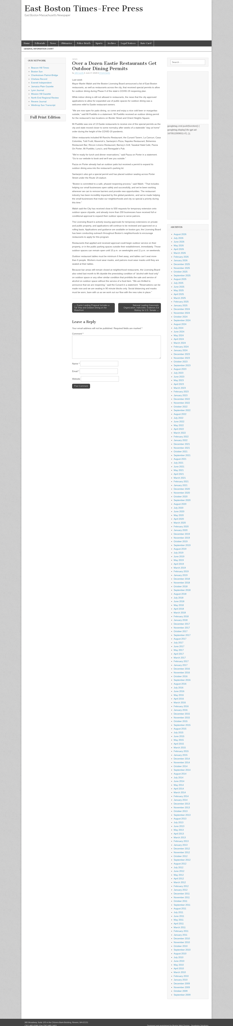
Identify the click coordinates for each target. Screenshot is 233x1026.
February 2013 (181, 841)
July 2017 (178, 642)
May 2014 (179, 785)
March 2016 (180, 702)
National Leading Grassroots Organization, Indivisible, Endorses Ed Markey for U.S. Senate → (141, 307)
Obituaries (66, 43)
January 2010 (181, 979)
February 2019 (181, 571)
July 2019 (178, 552)
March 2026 (180, 253)
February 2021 (181, 481)
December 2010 (182, 938)
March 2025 (180, 298)
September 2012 (182, 860)
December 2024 (182, 309)
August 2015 (180, 728)
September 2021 (182, 455)
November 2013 (182, 807)
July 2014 (178, 777)
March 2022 (180, 432)
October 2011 (180, 901)
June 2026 (179, 241)
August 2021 (180, 459)
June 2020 (179, 511)
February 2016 (181, 706)
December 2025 (182, 264)
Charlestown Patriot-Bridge (44, 75)
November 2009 (182, 987)
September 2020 (182, 500)
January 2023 (181, 395)
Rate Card (146, 43)
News (53, 43)
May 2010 (179, 965)
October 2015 (181, 721)
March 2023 (180, 388)
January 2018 (181, 620)
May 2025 (179, 290)
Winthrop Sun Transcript (43, 105)
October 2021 (181, 451)
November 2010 (182, 942)
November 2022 (182, 403)
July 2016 (178, 687)
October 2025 (181, 271)
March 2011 (180, 927)
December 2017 (182, 624)
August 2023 (180, 369)
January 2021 (181, 485)
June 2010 (179, 961)
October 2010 (181, 946)
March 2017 (180, 657)
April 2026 (179, 249)
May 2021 (179, 470)
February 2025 (181, 301)
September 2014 (182, 770)
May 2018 (179, 605)
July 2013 (178, 822)
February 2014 (181, 796)
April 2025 (179, 294)
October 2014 (181, 766)
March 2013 (180, 837)
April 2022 (179, 429)
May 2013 (179, 830)
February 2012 (181, 886)
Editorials (40, 43)
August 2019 (180, 549)
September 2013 (182, 815)
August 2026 (180, 234)
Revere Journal (38, 101)
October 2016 (181, 676)
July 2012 (178, 867)
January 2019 (181, 575)
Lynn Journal (37, 90)
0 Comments (104, 73)
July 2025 (178, 283)
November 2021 (182, 448)
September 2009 (182, 994)
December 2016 (182, 668)
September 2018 (182, 590)
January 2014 (181, 800)
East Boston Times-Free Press (84, 8)
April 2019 (179, 564)
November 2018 (182, 582)
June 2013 (179, 826)
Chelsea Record (39, 79)
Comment (77, 333)
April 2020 (179, 519)
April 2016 (179, 698)
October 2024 (181, 316)
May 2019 (179, 560)
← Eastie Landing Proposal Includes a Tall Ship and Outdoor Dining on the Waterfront (91, 307)
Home (27, 43)
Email (75, 371)
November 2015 (182, 717)
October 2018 (181, 586)
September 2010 (182, 949)
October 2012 (181, 856)
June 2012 (179, 871)
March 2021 (180, 478)
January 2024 (181, 350)
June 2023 (179, 376)
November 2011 (182, 897)
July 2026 (178, 238)
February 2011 (181, 931)
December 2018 (182, 579)
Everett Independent (41, 82)
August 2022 (180, 414)
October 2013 (181, 811)
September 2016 (182, 680)
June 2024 (179, 331)
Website (76, 379)
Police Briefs (84, 43)
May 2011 (179, 919)
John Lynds (79, 73)
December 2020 (182, 489)
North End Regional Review (45, 97)
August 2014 (180, 773)
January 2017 (181, 665)
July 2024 (178, 328)
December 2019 (182, 534)
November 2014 (182, 762)
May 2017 (179, 650)
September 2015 (182, 725)
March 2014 (180, 792)
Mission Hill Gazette (41, 94)
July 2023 (178, 373)
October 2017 (181, 631)
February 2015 (181, 751)
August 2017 (180, 638)
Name (76, 363)
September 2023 (182, 365)
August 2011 (180, 908)
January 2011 (180, 935)
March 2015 (180, 747)
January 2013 (181, 845)
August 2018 (180, 594)
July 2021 (178, 462)
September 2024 (182, 320)
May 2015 (179, 740)
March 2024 (180, 343)
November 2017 (182, 627)
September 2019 (182, 545)
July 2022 (178, 418)
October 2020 (181, 496)
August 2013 (180, 818)
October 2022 (181, 406)
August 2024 (180, 324)
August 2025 (180, 279)
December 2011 (182, 893)
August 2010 (180, 953)
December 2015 (182, 713)
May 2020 (179, 515)
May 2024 (179, 335)
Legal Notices (128, 43)
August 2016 (180, 684)
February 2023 (181, 391)
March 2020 (180, 522)
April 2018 (179, 609)
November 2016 (182, 672)
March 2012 (180, 882)
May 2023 (179, 380)
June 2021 (179, 466)
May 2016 (179, 695)
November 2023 (182, 358)
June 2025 (179, 286)
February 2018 (181, 616)
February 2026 (181, 256)
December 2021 (182, 444)
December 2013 (182, 803)
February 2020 (181, 526)
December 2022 (182, 399)
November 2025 (182, 268)
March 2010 (180, 972)
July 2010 (178, 957)
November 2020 (182, 492)
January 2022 (181, 440)
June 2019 (179, 556)
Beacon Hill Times (40, 67)
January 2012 (181, 890)
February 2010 (181, 976)
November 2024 (182, 313)
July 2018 (178, 597)
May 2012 (179, 875)
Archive (111, 43)
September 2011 (182, 905)
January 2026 (181, 260)
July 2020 (178, 507)
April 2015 (179, 743)
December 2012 (182, 848)
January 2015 (181, 755)
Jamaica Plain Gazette (42, 86)
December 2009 (182, 983)
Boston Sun (37, 71)
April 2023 (179, 384)
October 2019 (181, 541)
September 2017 (182, 635)
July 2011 (178, 912)
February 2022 (181, 436)
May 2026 (179, 245)
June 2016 (179, 691)
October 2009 (181, 991)
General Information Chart (39, 49)
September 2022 (182, 410)
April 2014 (179, 788)
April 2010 (179, 968)
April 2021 (179, 474)
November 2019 (182, 537)
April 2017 (179, 654)
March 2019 (180, 567)
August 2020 (180, 504)
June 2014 (179, 781)
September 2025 (182, 275)
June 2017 (179, 646)
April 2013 (179, 833)
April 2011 (179, 923)
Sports (99, 43)
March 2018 (180, 612)
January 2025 (181, 305)
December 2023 (182, 354)
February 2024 (181, 346)
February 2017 (181, 661)
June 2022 (179, 421)
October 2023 (181, 361)
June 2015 (179, 736)
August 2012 (180, 863)
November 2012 (182, 852)
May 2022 (179, 425)
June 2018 (179, 601)
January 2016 (181, 710)
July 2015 (178, 732)
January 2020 (181, 530)
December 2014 (182, 758)
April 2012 (179, 878)
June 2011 (179, 916)
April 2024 (179, 339)
